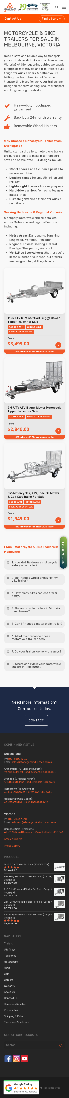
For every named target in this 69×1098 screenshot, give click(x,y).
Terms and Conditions (17, 1022)
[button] (61, 6)
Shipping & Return (14, 1016)
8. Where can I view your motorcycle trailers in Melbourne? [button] (36, 665)
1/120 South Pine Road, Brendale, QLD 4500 (29, 782)
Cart (6, 973)
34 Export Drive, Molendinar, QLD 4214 (26, 802)
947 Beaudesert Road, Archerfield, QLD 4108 (30, 772)
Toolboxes (10, 955)
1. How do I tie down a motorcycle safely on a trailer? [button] (34, 564)
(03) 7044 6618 (17, 819)
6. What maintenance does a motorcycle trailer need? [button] (31, 638)
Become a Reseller (15, 1004)
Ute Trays (10, 949)
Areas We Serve (13, 839)
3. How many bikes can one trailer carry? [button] (34, 594)
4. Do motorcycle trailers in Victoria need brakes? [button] (36, 610)
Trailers (8, 943)
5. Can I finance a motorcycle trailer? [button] (37, 623)
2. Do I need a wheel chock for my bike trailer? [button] (35, 579)
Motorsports (11, 961)
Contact (36, 720)
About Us (9, 992)
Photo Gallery (12, 845)
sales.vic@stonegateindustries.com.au (34, 822)
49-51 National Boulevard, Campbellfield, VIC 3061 (33, 832)
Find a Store (50, 18)
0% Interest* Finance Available (34, 351)
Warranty (9, 986)
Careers (8, 980)
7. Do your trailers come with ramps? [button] (36, 651)
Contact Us (12, 18)
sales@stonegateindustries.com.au (32, 762)
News (7, 967)
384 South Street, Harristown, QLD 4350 (28, 792)
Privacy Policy (12, 1010)
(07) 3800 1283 (17, 758)
